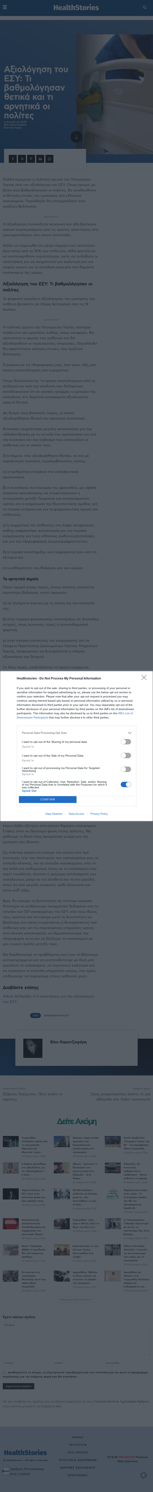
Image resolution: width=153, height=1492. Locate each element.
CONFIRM (47, 799)
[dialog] (76, 746)
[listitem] (76, 733)
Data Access (76, 813)
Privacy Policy (99, 813)
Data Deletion (54, 813)
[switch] (126, 741)
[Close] (145, 678)
